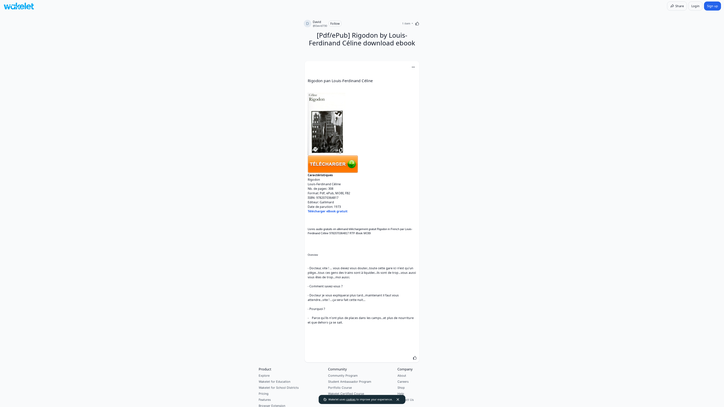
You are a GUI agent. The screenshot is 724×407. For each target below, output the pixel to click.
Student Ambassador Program (349, 381)
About (401, 375)
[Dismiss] (398, 399)
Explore (264, 375)
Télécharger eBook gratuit (327, 211)
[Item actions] (413, 67)
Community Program (343, 375)
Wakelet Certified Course (346, 394)
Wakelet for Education (274, 381)
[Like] (417, 24)
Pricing (263, 394)
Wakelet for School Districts (279, 387)
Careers (403, 381)
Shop (401, 387)
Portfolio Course (340, 387)
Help (400, 394)
